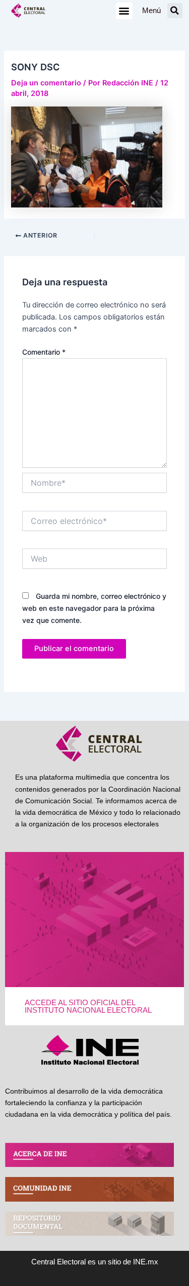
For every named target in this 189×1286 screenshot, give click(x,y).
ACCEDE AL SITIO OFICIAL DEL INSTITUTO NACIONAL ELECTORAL (88, 1006)
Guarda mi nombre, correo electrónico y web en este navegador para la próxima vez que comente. (94, 608)
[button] (124, 11)
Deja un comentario (46, 82)
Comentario (44, 352)
